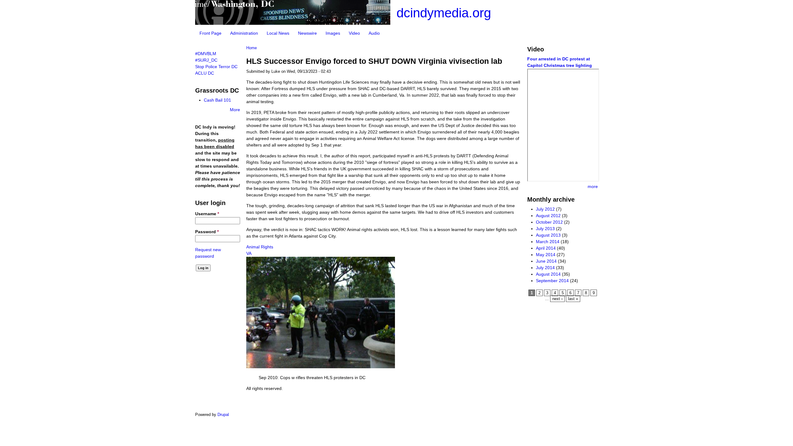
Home (251, 48)
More (235, 109)
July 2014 (545, 267)
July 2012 (545, 209)
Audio (374, 33)
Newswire (307, 33)
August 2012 (548, 215)
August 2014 (548, 274)
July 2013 (545, 228)
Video (354, 33)
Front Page (210, 33)
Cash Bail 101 (217, 100)
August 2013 (548, 235)
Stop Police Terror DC (216, 66)
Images (333, 33)
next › (557, 299)
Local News (278, 33)
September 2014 (552, 280)
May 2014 (545, 254)
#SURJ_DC (206, 60)
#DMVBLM (205, 53)
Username (207, 213)
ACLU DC (204, 73)
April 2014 (546, 248)
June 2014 (546, 261)
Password (207, 231)
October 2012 (549, 222)
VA (249, 253)
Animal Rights (259, 246)
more (593, 186)
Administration (244, 33)
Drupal (223, 414)
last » (573, 299)
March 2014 (547, 241)
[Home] (292, 23)
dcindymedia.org (443, 13)
